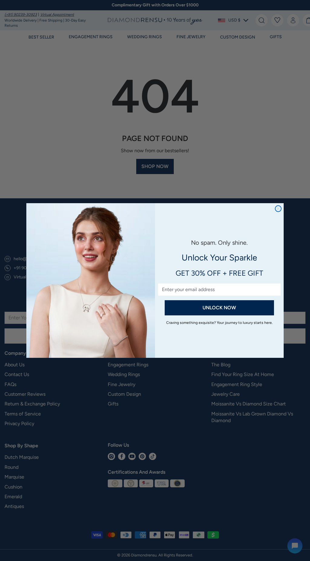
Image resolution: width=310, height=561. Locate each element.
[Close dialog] (278, 209)
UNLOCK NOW (219, 308)
